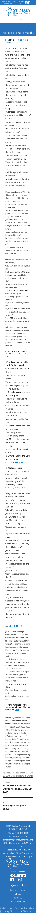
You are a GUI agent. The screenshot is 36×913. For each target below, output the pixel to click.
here (17, 709)
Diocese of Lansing (18, 890)
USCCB (18, 894)
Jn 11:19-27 (20, 487)
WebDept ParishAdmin (16, 772)
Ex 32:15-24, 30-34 (17, 41)
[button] (16, 20)
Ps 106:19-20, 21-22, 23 (16, 354)
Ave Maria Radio (18, 901)
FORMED (18, 897)
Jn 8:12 (19, 462)
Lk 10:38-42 (15, 626)
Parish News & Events (23, 775)
